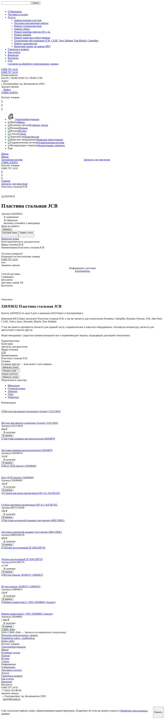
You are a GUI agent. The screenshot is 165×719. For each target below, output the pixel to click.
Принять (158, 712)
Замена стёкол (22, 29)
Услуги (5, 673)
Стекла (22, 133)
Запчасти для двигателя (97, 159)
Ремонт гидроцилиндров (28, 26)
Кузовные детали (38, 125)
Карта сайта (7, 641)
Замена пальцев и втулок (28, 20)
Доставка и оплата (18, 14)
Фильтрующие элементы (51, 145)
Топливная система (12, 159)
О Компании (15, 11)
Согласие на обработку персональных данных (33, 63)
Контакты (13, 58)
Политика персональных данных (19, 635)
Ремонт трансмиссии (25, 43)
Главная (5, 181)
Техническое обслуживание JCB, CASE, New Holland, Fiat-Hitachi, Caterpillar (56, 40)
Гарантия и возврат (18, 49)
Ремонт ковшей (22, 34)
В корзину (7, 435)
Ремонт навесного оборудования (32, 37)
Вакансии (13, 55)
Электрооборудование (27, 119)
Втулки (22, 131)
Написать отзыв (10, 238)
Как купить (14, 52)
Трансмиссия (32, 136)
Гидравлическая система (50, 142)
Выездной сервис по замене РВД (32, 46)
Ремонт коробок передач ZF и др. (32, 31)
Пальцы (23, 128)
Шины (21, 122)
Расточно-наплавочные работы (31, 23)
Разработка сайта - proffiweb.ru (18, 638)
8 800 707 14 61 (9, 72)
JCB (3, 352)
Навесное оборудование (50, 139)
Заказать (7, 229)
